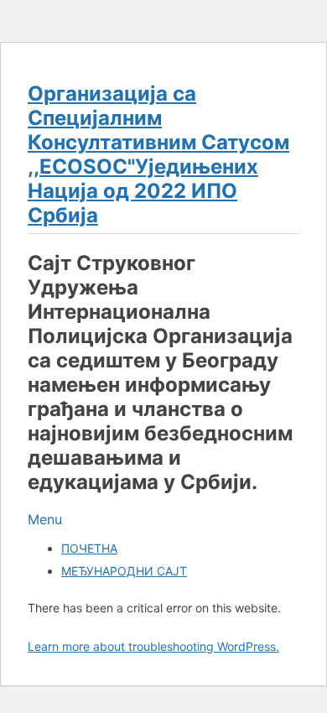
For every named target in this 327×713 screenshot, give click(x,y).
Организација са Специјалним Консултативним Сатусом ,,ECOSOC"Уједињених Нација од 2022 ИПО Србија (158, 154)
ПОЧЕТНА (89, 548)
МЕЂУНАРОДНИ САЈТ (124, 571)
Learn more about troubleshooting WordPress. (153, 646)
